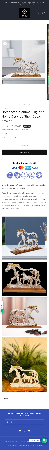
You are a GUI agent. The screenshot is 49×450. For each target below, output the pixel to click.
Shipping (12, 129)
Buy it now (24, 152)
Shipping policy (24, 445)
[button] (4, 13)
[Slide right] (29, 104)
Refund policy (31, 441)
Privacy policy (41, 441)
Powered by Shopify (19, 441)
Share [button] (6, 398)
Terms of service (12, 445)
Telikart (10, 441)
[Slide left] (19, 104)
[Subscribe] (41, 422)
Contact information (37, 445)
